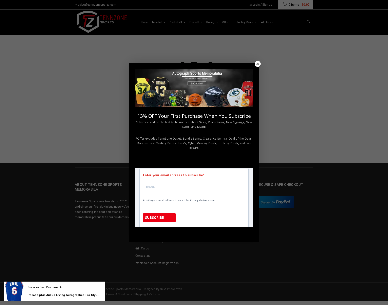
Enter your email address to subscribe (173, 175)
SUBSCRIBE (154, 217)
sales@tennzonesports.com (221, 233)
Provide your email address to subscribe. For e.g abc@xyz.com (179, 200)
